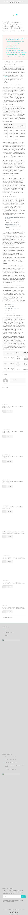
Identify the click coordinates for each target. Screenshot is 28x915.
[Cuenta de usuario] (13, 15)
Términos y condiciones (11, 762)
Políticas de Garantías (10, 769)
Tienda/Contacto (9, 632)
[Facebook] (10, 913)
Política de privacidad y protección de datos (14, 765)
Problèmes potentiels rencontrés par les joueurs (16, 52)
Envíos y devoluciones (10, 759)
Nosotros (7, 630)
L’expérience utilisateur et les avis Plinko (14, 50)
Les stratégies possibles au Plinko (13, 44)
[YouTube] (13, 913)
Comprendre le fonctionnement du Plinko (15, 41)
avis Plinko (5, 76)
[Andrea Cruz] (14, 9)
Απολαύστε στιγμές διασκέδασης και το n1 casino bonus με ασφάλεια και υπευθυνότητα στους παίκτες (13, 532)
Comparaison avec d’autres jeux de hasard (15, 54)
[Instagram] (18, 913)
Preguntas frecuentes (10, 757)
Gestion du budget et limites (12, 46)
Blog (6, 635)
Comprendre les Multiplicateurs (13, 48)
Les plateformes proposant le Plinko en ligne (16, 57)
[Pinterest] (15, 913)
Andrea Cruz (13, 31)
